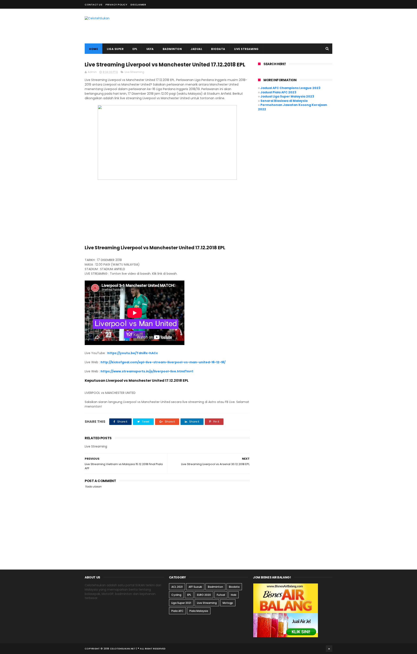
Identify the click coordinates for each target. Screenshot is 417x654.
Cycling (176, 595)
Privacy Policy (116, 4)
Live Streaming (134, 72)
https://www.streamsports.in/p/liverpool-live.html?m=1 (147, 371)
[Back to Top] (329, 648)
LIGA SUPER (115, 49)
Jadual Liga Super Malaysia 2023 (287, 96)
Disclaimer (138, 4)
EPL (134, 49)
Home (93, 49)
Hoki (233, 595)
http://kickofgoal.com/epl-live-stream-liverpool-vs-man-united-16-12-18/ (163, 362)
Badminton (215, 587)
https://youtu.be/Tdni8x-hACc (132, 353)
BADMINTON (172, 49)
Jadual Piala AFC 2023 (278, 92)
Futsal (221, 595)
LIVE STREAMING (246, 49)
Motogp (228, 603)
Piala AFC (177, 611)
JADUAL (196, 49)
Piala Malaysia (198, 611)
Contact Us (93, 4)
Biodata (234, 587)
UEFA (150, 49)
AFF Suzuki (195, 587)
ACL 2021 (177, 587)
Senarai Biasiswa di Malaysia (284, 101)
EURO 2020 (204, 595)
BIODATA (218, 49)
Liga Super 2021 (181, 603)
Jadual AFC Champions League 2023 (290, 88)
